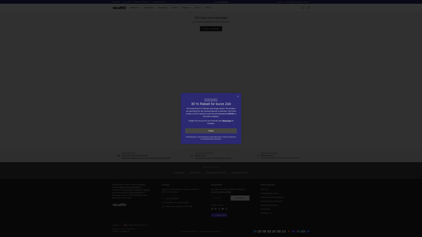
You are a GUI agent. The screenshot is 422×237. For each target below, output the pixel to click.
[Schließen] (238, 96)
